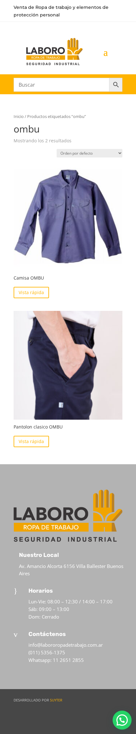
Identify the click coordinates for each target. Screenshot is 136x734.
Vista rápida (31, 292)
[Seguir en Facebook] (93, 721)
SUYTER (56, 700)
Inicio (19, 116)
